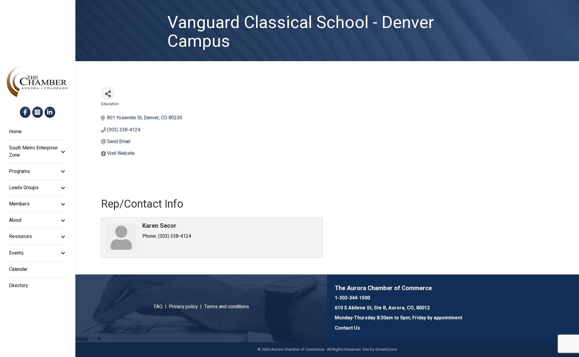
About (15, 220)
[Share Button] (108, 93)
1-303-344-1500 (352, 298)
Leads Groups (24, 187)
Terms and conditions (226, 306)
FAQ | (161, 306)
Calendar (18, 269)
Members (19, 204)
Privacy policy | (186, 306)
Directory (18, 285)
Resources (20, 236)
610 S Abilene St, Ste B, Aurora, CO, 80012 (382, 308)
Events (16, 253)
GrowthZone (386, 349)
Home (15, 131)
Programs (19, 171)
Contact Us (347, 328)
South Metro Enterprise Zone (33, 151)
